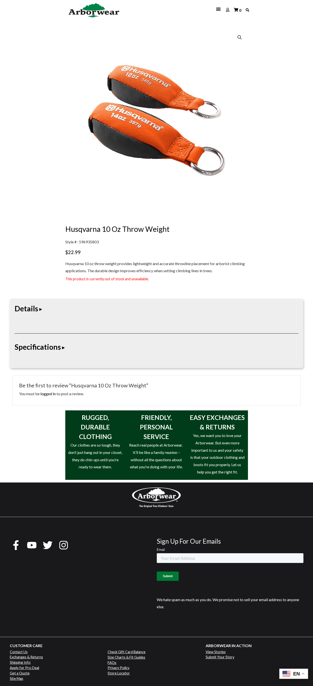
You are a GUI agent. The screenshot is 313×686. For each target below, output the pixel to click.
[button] (239, 37)
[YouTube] (32, 545)
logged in (48, 393)
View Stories (216, 652)
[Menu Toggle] (174, 9)
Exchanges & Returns (26, 657)
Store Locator (119, 673)
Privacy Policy (118, 668)
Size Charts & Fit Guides (126, 657)
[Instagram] (63, 545)
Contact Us (19, 652)
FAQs (112, 663)
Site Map (16, 678)
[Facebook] (16, 545)
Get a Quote (20, 673)
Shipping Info (20, 662)
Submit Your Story (220, 657)
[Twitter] (48, 545)
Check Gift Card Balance (126, 652)
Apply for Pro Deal (24, 668)
